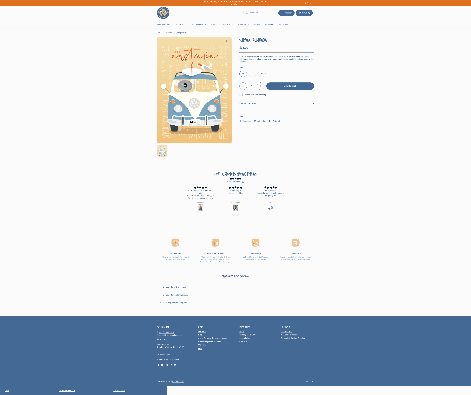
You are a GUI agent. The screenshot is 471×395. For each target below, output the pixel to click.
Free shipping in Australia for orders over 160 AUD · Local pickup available (235, 3)
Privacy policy (119, 390)
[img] (235, 178)
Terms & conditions (67, 390)
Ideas (200, 348)
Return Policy (244, 338)
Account (288, 13)
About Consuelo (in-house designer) (212, 338)
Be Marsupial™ (178, 381)
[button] (243, 86)
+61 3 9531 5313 (166, 332)
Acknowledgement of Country (210, 342)
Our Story (202, 331)
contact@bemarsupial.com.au (170, 335)
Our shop (202, 345)
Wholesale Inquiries (289, 335)
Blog (200, 335)
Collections (168, 33)
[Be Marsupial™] (163, 13)
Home (159, 33)
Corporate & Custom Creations (293, 338)
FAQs (241, 331)
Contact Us (243, 342)
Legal (7, 390)
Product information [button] (247, 103)
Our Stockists (286, 331)
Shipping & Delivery (247, 335)
